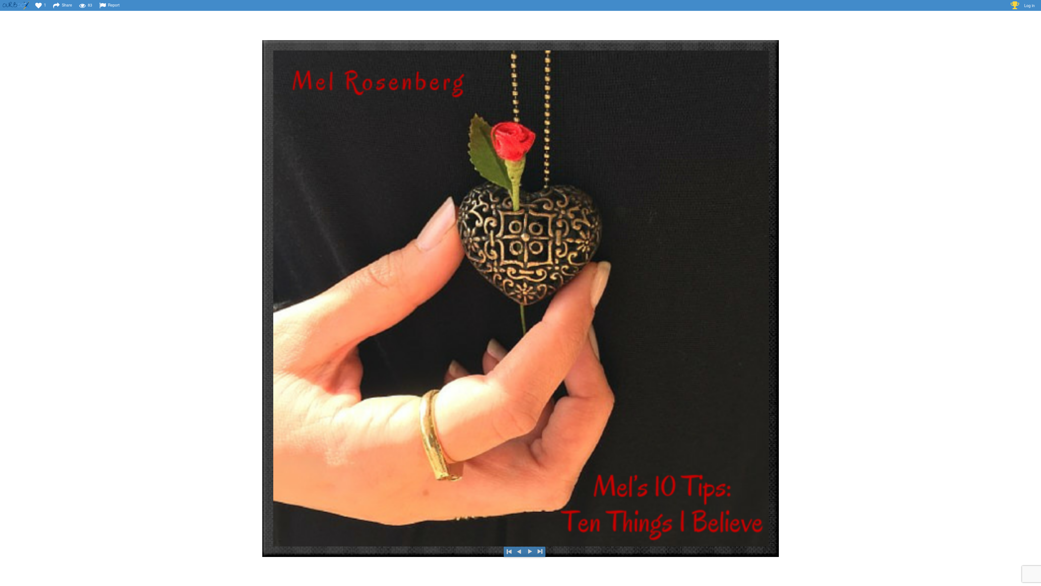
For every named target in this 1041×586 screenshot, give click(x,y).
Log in (1029, 5)
